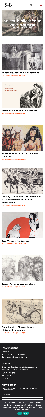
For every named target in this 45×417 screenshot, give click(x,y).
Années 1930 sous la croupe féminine (20, 73)
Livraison (5, 351)
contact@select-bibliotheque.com (22, 367)
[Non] (42, 408)
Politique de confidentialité (14, 354)
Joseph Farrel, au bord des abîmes (19, 284)
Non (26, 413)
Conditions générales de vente (15, 357)
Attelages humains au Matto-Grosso (20, 110)
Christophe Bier (10, 75)
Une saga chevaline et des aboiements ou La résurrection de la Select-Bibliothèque (21, 199)
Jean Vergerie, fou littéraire (15, 241)
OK (20, 413)
